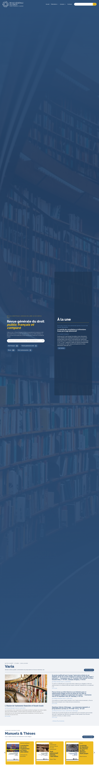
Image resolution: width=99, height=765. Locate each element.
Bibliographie (65, 327)
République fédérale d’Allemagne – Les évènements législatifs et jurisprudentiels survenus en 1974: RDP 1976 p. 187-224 (71, 707)
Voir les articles (89, 670)
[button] (5, 752)
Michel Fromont (57, 710)
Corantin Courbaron (64, 334)
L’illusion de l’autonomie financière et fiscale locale (24, 706)
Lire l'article (61, 348)
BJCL (24, 708)
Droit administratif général (74, 325)
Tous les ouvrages (88, 736)
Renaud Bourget (11, 708)
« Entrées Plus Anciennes (58, 721)
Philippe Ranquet (58, 698)
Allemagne (75, 710)
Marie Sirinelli (57, 681)
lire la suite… (8, 716)
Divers (70, 710)
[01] (79, 702)
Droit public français (62, 325)
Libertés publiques (24, 743)
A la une (83, 325)
